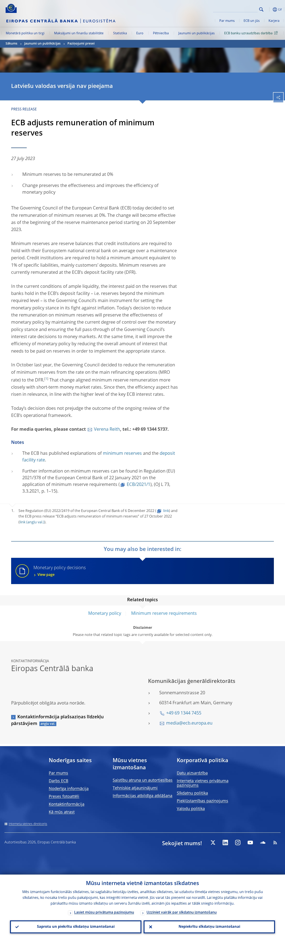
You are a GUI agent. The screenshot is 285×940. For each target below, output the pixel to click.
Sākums (11, 43)
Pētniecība (161, 33)
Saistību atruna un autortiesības (143, 780)
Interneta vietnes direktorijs (28, 824)
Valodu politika (191, 809)
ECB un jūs (252, 20)
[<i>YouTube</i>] (250, 842)
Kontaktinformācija (66, 804)
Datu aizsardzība (192, 773)
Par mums (227, 20)
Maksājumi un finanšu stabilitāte (79, 33)
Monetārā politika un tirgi (25, 33)
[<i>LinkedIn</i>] (225, 842)
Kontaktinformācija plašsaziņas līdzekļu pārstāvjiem (57, 720)
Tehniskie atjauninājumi (135, 788)
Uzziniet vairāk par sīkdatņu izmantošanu (182, 912)
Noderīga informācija (69, 789)
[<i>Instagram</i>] (237, 842)
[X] (213, 842)
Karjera (274, 20)
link (166, 511)
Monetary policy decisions (59, 571)
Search (261, 9)
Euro (139, 33)
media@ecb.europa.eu (189, 723)
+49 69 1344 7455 (183, 713)
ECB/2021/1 (138, 485)
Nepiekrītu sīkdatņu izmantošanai (209, 927)
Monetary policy (104, 613)
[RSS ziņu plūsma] (275, 842)
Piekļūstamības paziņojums (202, 801)
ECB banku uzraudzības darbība (248, 33)
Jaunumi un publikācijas (196, 33)
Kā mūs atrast (62, 812)
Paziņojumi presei (81, 43)
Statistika (120, 33)
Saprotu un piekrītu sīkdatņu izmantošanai (76, 927)
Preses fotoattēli (64, 797)
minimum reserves (122, 453)
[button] (268, 9)
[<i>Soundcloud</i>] (262, 842)
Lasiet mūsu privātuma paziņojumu (104, 912)
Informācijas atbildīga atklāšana (142, 796)
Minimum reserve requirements (164, 613)
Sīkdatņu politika (192, 793)
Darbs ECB (58, 781)
